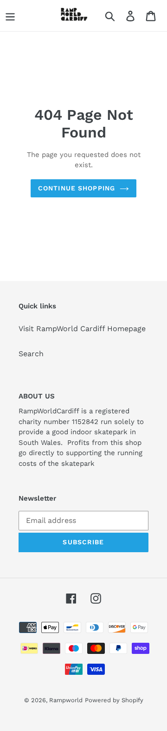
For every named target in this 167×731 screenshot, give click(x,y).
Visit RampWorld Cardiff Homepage (82, 328)
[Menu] (10, 15)
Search (31, 353)
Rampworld (66, 700)
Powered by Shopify (114, 700)
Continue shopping (76, 188)
